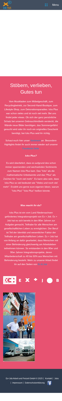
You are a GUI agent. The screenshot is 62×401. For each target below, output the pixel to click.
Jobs (56, 378)
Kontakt (48, 378)
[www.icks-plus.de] (7, 5)
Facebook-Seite (30, 148)
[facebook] (48, 383)
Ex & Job (42, 264)
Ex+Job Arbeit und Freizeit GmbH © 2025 (24, 378)
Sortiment (35, 140)
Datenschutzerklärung (35, 383)
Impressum (17, 383)
